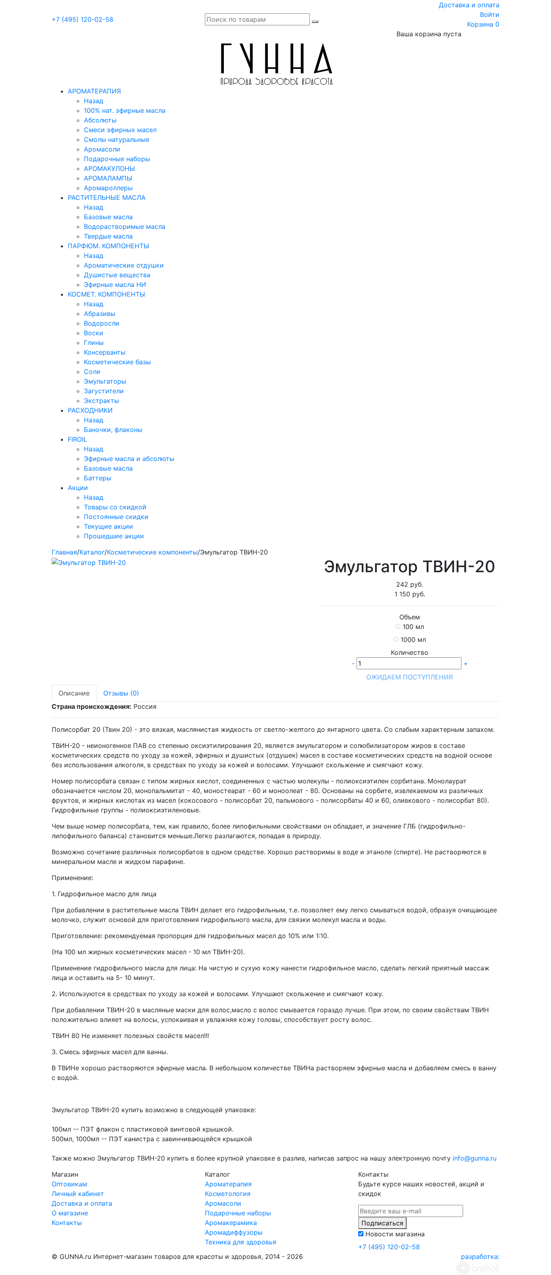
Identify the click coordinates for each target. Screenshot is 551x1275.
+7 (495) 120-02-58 (82, 19)
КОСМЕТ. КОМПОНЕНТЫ (106, 294)
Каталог (91, 552)
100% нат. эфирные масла (124, 110)
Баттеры (97, 478)
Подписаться (382, 1223)
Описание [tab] (74, 693)
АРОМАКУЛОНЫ (109, 168)
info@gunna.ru (475, 1158)
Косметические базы (117, 362)
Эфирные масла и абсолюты (129, 459)
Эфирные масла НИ (115, 284)
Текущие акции (108, 526)
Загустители (104, 391)
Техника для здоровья (240, 1242)
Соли (92, 372)
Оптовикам (69, 1184)
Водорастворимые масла (124, 226)
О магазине (70, 1213)
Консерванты (104, 352)
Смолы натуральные (116, 139)
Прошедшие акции (114, 536)
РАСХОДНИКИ (90, 410)
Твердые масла (108, 236)
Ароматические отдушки (124, 265)
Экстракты (101, 401)
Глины (94, 342)
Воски (93, 333)
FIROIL (77, 439)
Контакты (67, 1223)
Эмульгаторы (105, 381)
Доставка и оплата (469, 5)
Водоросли (101, 323)
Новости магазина (395, 1234)
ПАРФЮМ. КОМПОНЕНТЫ (108, 246)
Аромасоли (102, 149)
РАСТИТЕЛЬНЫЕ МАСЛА (107, 197)
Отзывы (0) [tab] (121, 693)
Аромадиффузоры (234, 1232)
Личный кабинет (78, 1194)
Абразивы (99, 313)
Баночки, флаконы (113, 430)
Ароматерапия (228, 1184)
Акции (78, 488)
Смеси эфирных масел (120, 130)
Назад (93, 101)
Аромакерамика (231, 1223)
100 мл (413, 627)
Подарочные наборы (117, 159)
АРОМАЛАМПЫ (108, 178)
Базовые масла (108, 217)
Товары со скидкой (115, 507)
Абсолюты (100, 120)
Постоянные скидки (116, 517)
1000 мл (413, 639)
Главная (64, 552)
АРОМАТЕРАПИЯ (94, 91)
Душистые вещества (117, 275)
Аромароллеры (108, 188)
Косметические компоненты (152, 552)
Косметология (227, 1194)
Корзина (483, 24)
